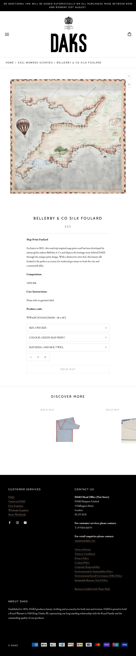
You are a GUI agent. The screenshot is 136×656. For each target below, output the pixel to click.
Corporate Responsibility (87, 567)
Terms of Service (83, 549)
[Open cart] (129, 34)
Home (10, 62)
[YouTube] (25, 522)
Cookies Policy (82, 562)
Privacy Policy (82, 558)
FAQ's (11, 497)
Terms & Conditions (85, 553)
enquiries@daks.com (85, 540)
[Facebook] (9, 522)
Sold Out (68, 369)
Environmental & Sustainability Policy (94, 571)
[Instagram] (17, 522)
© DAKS (13, 645)
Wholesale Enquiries (18, 510)
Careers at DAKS (16, 501)
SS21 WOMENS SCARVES (35, 62)
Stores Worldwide (17, 514)
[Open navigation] (7, 34)
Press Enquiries (15, 506)
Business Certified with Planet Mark (92, 589)
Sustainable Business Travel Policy (91, 580)
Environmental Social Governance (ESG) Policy (98, 575)
